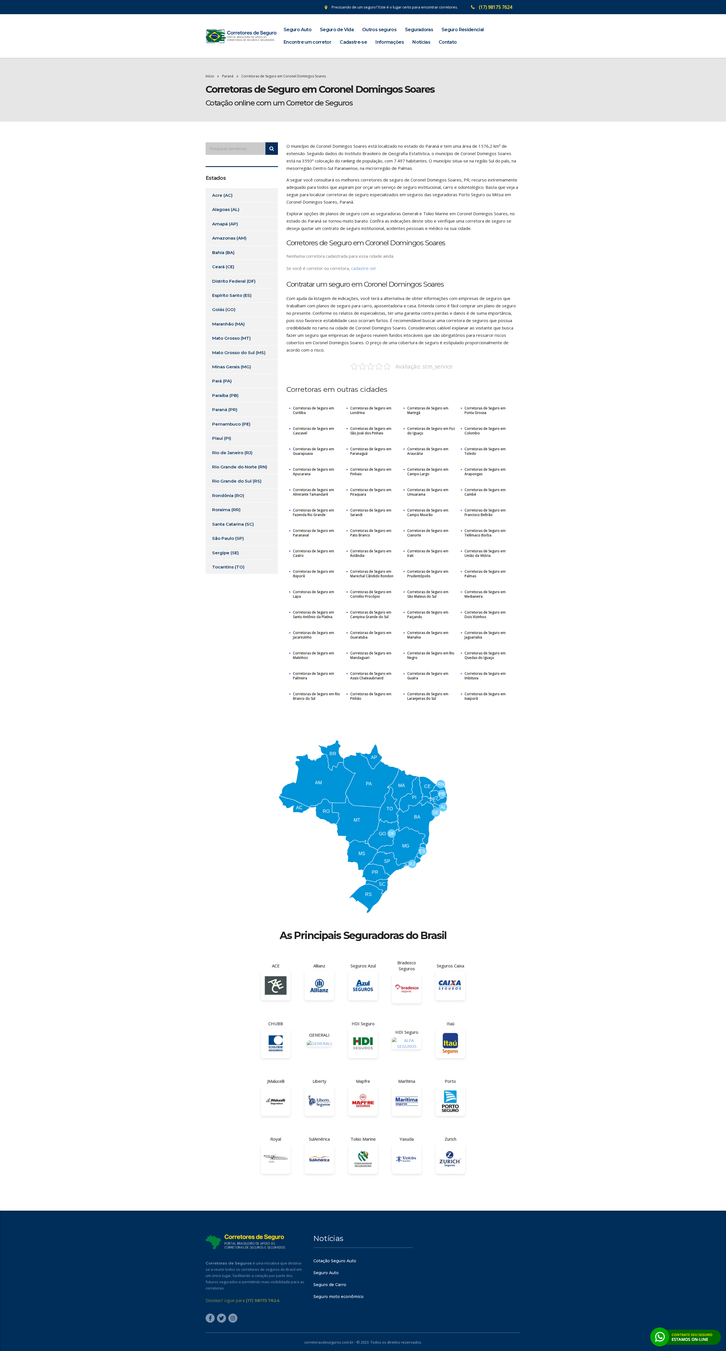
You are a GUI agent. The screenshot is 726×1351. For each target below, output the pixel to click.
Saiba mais (363, 708)
